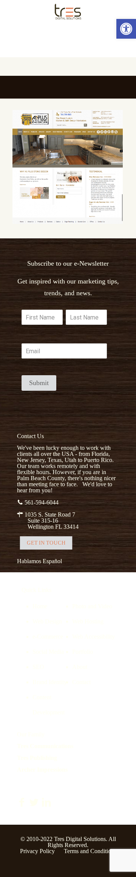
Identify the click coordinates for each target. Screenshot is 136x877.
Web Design (47, 621)
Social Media (48, 651)
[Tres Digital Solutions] (68, 11)
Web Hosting (88, 621)
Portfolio (82, 651)
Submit (39, 383)
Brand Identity (49, 682)
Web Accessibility (93, 636)
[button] (126, 29)
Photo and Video (92, 606)
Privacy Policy (37, 851)
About (79, 667)
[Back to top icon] (120, 861)
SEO (38, 667)
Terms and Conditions (90, 851)
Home (39, 606)
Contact (81, 682)
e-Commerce (47, 636)
